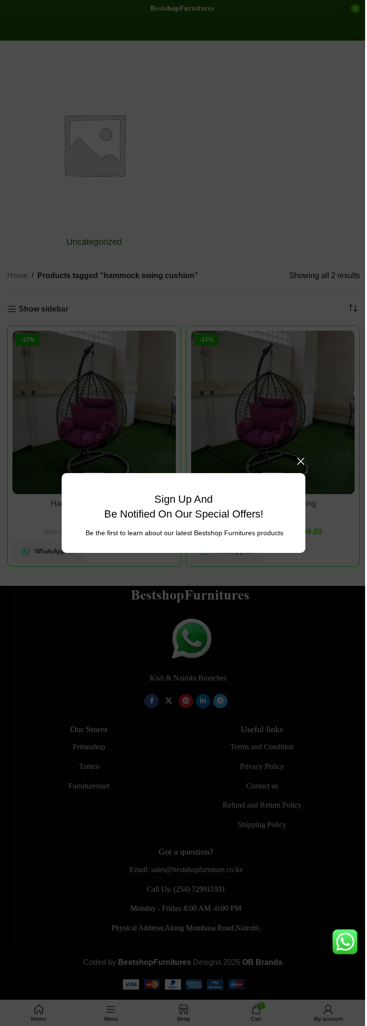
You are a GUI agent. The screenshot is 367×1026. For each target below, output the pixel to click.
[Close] (301, 461)
